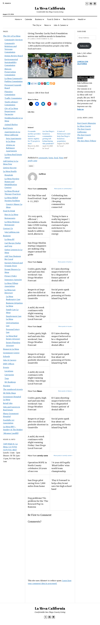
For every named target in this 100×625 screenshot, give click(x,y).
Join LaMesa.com (12, 232)
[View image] (50, 77)
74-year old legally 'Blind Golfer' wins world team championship (60, 467)
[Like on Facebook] (34, 84)
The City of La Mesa (11, 36)
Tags (7, 378)
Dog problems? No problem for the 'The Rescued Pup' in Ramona (38, 502)
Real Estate (68, 19)
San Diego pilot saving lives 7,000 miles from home (36, 483)
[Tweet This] (48, 84)
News (46, 25)
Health (81, 19)
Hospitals (9, 175)
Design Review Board (14, 55)
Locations (9, 371)
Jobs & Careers (60, 25)
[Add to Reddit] (45, 84)
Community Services (14, 39)
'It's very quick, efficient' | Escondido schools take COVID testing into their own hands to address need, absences (37, 225)
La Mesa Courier (84, 126)
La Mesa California (50, 8)
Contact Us (8, 228)
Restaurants (10, 218)
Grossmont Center (11, 352)
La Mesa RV (10, 239)
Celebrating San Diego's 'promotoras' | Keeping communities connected (61, 201)
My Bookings (10, 382)
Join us (80, 109)
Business (38, 19)
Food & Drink (52, 19)
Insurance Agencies (13, 279)
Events (6, 367)
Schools (6, 356)
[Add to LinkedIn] (39, 84)
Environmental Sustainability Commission (11, 62)
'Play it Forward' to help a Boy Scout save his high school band (61, 484)
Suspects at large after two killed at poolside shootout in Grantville (38, 294)
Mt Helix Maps (9, 393)
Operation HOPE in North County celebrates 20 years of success (37, 467)
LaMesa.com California (82, 62)
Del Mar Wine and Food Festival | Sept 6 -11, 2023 (37, 198)
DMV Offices (8, 363)
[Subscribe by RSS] (54, 84)
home (51, 157)
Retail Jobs (7, 403)
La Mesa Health (10, 171)
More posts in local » (65, 326)
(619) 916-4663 (10, 449)
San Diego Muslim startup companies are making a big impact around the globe (37, 248)
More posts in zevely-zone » (63, 455)
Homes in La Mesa (11, 349)
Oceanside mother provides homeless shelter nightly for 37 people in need (34, 137)
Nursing (6, 385)
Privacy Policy (11, 276)
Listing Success (9, 167)
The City (35, 25)
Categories (9, 374)
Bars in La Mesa (11, 214)
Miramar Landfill (10, 433)
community (43, 157)
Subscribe (84, 46)
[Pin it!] (42, 84)
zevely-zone (32, 160)
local (56, 157)
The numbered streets (13, 389)
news (31, 166)
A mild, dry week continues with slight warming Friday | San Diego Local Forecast (37, 313)
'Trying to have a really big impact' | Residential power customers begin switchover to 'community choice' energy (61, 225)
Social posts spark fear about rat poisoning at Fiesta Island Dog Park (60, 294)
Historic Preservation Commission (10, 72)
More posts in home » (65, 262)
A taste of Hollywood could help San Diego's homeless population (63, 136)
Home (17, 19)
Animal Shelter (11, 124)
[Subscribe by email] (51, 84)
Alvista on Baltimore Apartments (11, 148)
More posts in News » (65, 391)
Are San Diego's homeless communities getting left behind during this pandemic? (48, 137)
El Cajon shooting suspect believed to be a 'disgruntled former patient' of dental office (61, 274)
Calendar (28, 19)
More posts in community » (63, 188)
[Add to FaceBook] (29, 84)
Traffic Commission (13, 98)
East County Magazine (86, 123)
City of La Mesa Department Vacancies (11, 111)
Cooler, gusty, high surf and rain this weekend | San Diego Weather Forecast (37, 274)
